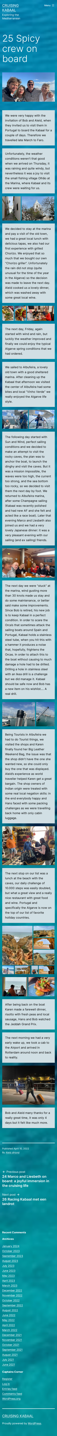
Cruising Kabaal (17, 1416)
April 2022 (8, 1325)
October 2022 (11, 1300)
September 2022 (12, 1305)
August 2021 (10, 1354)
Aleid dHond (12, 1152)
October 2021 (10, 1344)
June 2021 (8, 1364)
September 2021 (12, 1349)
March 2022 (9, 1330)
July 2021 (8, 1359)
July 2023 (8, 1265)
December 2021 (12, 1334)
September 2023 (12, 1255)
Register (7, 1378)
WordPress (34, 1423)
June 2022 (8, 1315)
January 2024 (10, 1246)
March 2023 (9, 1285)
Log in (6, 1383)
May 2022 (8, 1320)
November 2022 (12, 1295)
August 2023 (10, 1260)
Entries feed (9, 1388)
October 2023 (11, 1251)
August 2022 (10, 1310)
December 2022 (12, 1290)
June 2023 (8, 1270)
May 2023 (8, 1275)
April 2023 (8, 1280)
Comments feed (12, 1393)
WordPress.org (11, 1398)
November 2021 (12, 1339)
